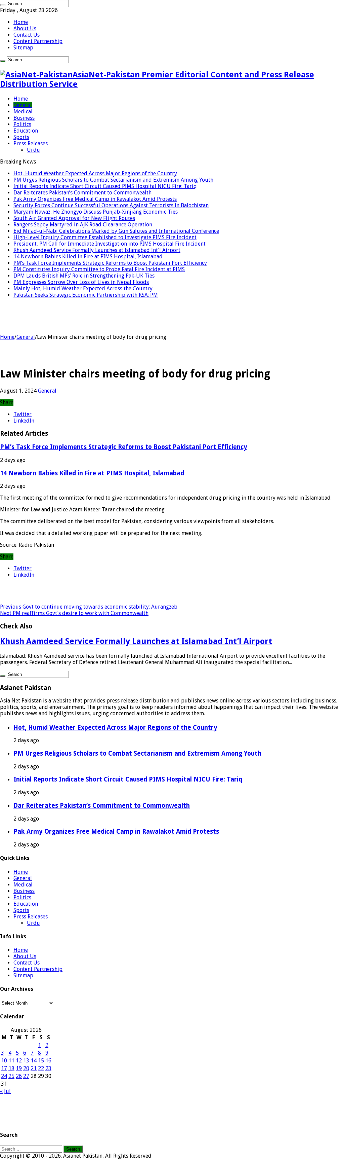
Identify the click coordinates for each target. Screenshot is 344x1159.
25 (11, 1076)
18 (11, 1068)
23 (48, 1068)
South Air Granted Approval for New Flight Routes (74, 218)
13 (26, 1060)
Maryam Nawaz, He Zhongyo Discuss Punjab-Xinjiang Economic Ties (95, 212)
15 (41, 1060)
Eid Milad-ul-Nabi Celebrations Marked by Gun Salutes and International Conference (116, 231)
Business (24, 118)
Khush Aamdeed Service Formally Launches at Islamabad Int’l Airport (96, 250)
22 (41, 1068)
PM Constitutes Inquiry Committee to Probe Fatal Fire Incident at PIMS (99, 269)
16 (48, 1060)
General (22, 105)
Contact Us (26, 35)
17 (4, 1068)
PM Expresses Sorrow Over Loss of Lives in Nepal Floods (81, 282)
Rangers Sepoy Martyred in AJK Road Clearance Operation (82, 224)
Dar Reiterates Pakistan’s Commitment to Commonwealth (82, 192)
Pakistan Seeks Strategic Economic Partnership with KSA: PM (85, 295)
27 (26, 1076)
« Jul (5, 1091)
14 (34, 1060)
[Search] (2, 5)
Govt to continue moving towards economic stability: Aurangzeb (88, 607)
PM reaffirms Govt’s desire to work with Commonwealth (74, 613)
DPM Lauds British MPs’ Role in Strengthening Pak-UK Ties (84, 276)
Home (20, 22)
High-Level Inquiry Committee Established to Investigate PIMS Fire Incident (105, 237)
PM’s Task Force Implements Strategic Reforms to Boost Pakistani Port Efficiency (110, 263)
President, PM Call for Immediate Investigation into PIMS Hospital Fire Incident (109, 244)
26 (19, 1076)
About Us (24, 28)
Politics (22, 124)
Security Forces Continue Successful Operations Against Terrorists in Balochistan (111, 205)
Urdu (33, 150)
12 (19, 1060)
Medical (23, 111)
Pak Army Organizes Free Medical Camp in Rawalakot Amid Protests (95, 199)
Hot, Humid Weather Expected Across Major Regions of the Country (95, 173)
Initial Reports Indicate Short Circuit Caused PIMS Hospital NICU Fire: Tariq (105, 186)
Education (25, 131)
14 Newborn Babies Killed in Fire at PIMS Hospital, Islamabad (88, 256)
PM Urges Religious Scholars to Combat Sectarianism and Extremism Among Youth (113, 180)
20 (26, 1068)
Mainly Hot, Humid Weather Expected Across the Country (83, 288)
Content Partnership (37, 41)
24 (4, 1076)
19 (19, 1068)
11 (11, 1060)
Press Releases (30, 143)
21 (34, 1068)
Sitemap (23, 47)
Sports (21, 137)
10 (4, 1060)
